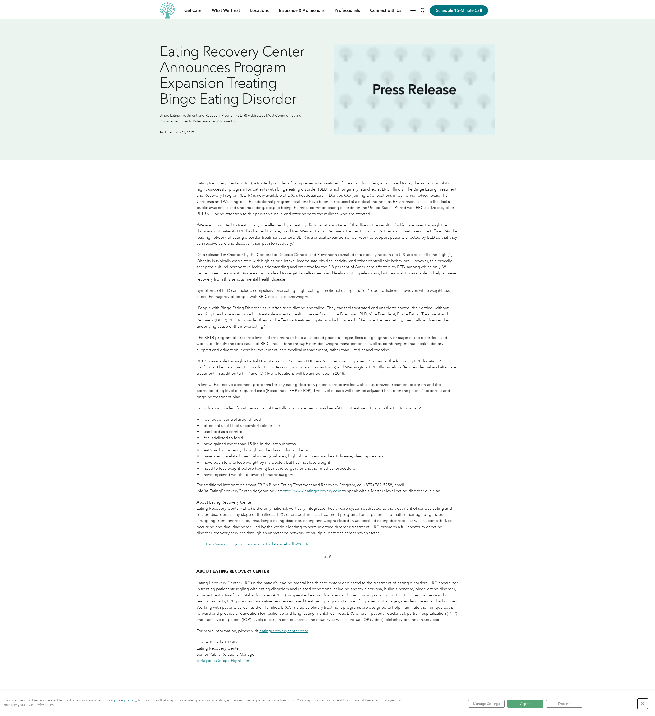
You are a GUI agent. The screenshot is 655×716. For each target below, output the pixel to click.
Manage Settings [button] (486, 703)
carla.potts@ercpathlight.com (223, 660)
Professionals (347, 10)
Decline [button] (564, 703)
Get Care (193, 10)
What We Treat (226, 10)
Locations (259, 10)
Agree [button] (525, 703)
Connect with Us (385, 10)
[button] (643, 704)
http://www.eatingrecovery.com (312, 491)
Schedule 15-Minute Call (459, 10)
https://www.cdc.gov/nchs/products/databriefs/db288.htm (256, 544)
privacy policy (125, 700)
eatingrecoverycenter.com (283, 630)
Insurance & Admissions (301, 10)
